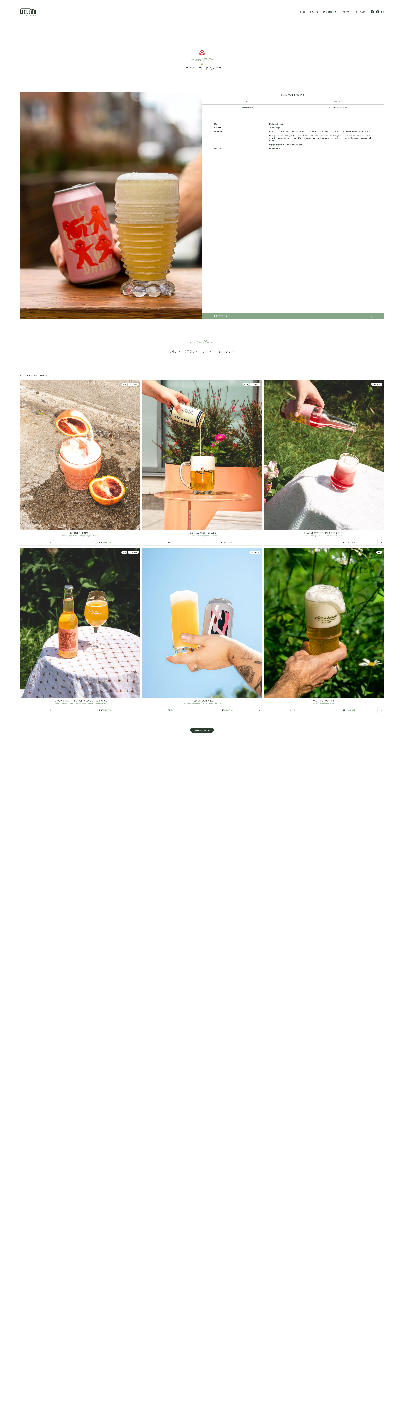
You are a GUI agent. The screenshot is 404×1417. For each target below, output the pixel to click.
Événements (329, 12)
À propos (346, 12)
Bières (301, 12)
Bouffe (314, 12)
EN (382, 12)
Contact (360, 12)
